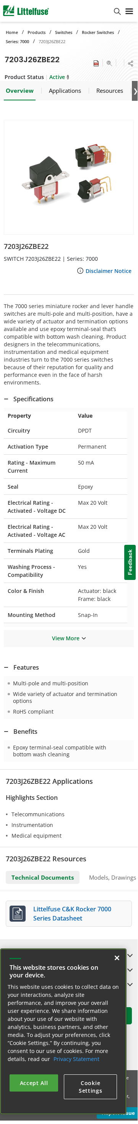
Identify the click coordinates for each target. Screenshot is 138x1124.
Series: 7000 (17, 41)
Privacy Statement (76, 1059)
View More (66, 638)
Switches (63, 32)
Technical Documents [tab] (42, 877)
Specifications (33, 399)
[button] (68, 177)
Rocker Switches (98, 32)
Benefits (25, 731)
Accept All (34, 1083)
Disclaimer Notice (109, 271)
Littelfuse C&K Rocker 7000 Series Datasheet (72, 913)
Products (36, 32)
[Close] (117, 958)
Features (26, 667)
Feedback (130, 562)
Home (12, 32)
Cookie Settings (90, 1086)
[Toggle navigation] (129, 10)
